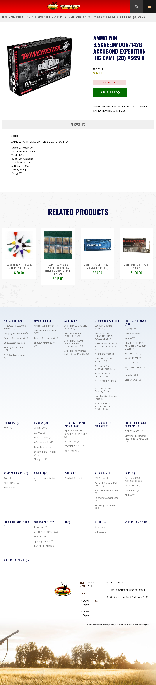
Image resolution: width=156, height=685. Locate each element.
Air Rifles (40, 428)
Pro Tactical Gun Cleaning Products (105, 390)
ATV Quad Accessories (15, 356)
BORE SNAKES (134, 431)
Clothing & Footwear (136, 322)
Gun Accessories (14, 342)
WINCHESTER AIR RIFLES (137, 522)
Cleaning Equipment (107, 321)
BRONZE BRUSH (74, 446)
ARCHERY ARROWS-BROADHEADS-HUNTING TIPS (74, 343)
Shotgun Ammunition (44, 344)
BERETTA (131, 363)
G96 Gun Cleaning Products (103, 327)
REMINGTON (133, 353)
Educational (12, 423)
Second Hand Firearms (45, 453)
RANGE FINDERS (44, 546)
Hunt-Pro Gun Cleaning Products (106, 397)
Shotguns (40, 459)
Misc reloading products (106, 492)
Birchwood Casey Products (103, 360)
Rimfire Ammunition (46, 338)
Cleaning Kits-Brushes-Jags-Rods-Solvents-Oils (136, 439)
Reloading (102, 473)
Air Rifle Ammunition (46, 325)
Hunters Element (134, 333)
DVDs (8, 428)
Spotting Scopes (43, 541)
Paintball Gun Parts (75, 478)
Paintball (70, 473)
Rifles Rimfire (42, 447)
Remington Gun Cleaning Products (105, 367)
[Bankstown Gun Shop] (64, 6)
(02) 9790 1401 (117, 582)
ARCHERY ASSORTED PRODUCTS (75, 334)
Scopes (40, 536)
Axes (7, 478)
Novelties (41, 473)
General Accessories (16, 338)
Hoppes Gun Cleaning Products (136, 425)
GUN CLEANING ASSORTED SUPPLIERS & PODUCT (106, 406)
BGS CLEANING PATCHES (102, 375)
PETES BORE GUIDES (105, 382)
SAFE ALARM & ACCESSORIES (133, 479)
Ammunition (17, 17)
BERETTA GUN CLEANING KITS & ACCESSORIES (104, 336)
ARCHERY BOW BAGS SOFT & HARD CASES (76, 352)
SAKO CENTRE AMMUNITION (17, 524)
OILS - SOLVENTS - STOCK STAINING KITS (75, 434)
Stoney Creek (133, 379)
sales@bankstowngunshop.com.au (127, 589)
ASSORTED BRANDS (135, 369)
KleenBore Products (106, 353)
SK (67, 522)
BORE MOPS (72, 451)
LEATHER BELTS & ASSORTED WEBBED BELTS (135, 346)
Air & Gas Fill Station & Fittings (15, 327)
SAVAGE (39, 432)
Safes (130, 473)
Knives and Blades (16, 473)
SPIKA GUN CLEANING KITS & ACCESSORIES (106, 346)
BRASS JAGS (71, 441)
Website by (138, 624)
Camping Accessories (16, 333)
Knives (9, 487)
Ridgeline (132, 375)
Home (5, 17)
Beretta (130, 329)
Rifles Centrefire (44, 442)
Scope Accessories (46, 532)
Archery (70, 321)
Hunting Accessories (14, 349)
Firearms (41, 423)
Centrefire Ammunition (39, 17)
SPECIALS (101, 532)
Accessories (13, 321)
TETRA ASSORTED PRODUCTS (103, 425)
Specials (100, 522)
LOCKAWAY (132, 490)
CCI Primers (102, 478)
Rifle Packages (42, 437)
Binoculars (41, 527)
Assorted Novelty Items (45, 479)
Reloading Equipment (105, 506)
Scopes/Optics (44, 522)
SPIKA (130, 338)
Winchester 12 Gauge (16, 560)
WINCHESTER (60, 17)
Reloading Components (106, 499)
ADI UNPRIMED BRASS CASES (106, 484)
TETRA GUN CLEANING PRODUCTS (74, 425)
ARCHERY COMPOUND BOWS (75, 327)
